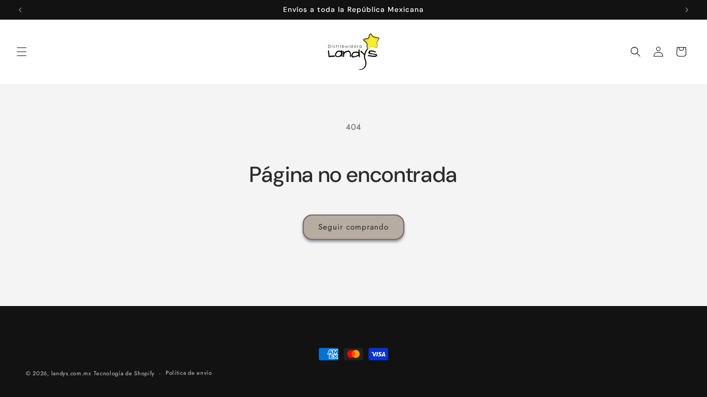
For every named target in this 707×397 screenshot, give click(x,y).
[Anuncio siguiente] (686, 10)
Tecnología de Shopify (124, 373)
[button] (21, 51)
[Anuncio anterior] (20, 10)
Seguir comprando (353, 227)
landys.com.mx (71, 373)
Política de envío (189, 373)
